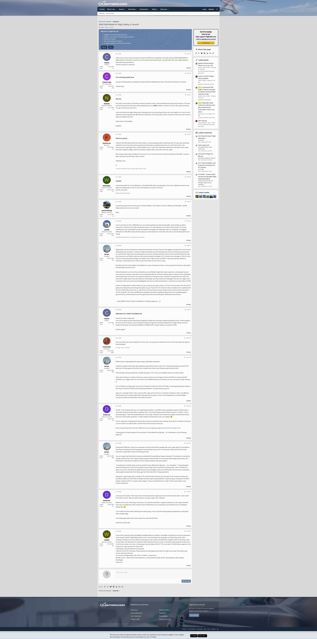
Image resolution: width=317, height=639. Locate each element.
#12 (187, 406)
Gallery (154, 9)
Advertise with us (164, 610)
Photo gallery (163, 616)
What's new (111, 9)
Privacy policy (200, 629)
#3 (187, 95)
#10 (187, 338)
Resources (163, 9)
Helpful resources (165, 619)
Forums (102, 9)
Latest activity (135, 619)
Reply (189, 68)
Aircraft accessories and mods (206, 117)
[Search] (217, 9)
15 (190, 54)
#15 (187, 531)
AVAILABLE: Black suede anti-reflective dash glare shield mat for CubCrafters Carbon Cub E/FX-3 (206, 107)
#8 (187, 245)
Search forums (110, 13)
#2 (187, 73)
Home (208, 629)
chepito (102, 27)
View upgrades (194, 615)
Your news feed (136, 616)
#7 (187, 221)
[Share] (185, 54)
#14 (187, 491)
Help (205, 629)
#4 (187, 134)
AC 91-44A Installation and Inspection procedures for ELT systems (207, 165)
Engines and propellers (204, 100)
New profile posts (136, 613)
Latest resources (205, 133)
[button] (116, 9)
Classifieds (162, 613)
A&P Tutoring (202, 121)
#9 (187, 309)
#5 (187, 177)
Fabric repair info (203, 145)
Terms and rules (191, 629)
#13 (187, 443)
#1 (187, 54)
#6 (187, 201)
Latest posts (203, 60)
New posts (102, 13)
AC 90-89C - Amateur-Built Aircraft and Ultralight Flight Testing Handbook (207, 176)
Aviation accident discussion (206, 84)
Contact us (184, 629)
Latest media (203, 192)
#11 (187, 357)
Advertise (213, 629)
